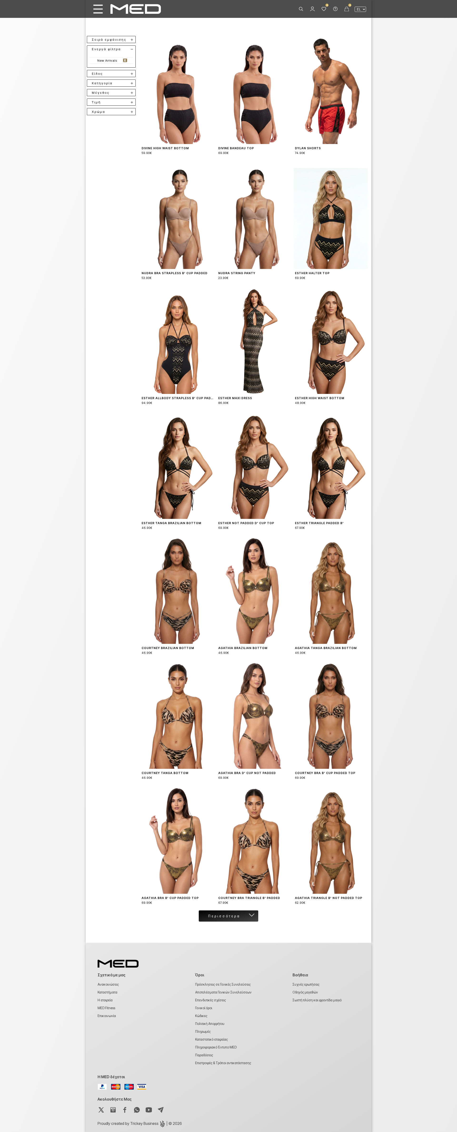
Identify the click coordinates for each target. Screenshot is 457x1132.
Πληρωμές (203, 1031)
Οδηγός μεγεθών (305, 992)
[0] (324, 9)
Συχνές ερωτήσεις (306, 984)
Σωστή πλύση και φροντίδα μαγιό (317, 1000)
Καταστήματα (107, 992)
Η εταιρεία (105, 1000)
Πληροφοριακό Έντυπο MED (216, 1047)
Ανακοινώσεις (108, 984)
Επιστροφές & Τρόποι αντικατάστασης (223, 1063)
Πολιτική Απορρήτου (209, 1024)
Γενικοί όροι (203, 1008)
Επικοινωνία (107, 1016)
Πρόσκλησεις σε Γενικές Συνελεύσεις (223, 984)
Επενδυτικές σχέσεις (210, 1000)
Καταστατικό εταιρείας (211, 1039)
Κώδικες (201, 1016)
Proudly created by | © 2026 (140, 1123)
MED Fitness (106, 1008)
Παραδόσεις (204, 1055)
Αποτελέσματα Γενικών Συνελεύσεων (223, 992)
